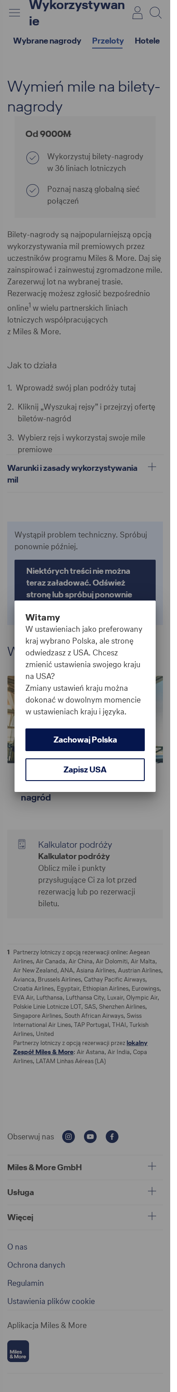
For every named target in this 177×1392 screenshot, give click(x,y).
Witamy (42, 617)
